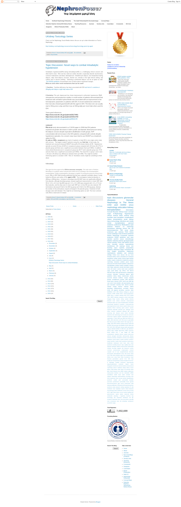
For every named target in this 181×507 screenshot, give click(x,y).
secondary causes (128, 288)
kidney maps (110, 369)
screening (109, 313)
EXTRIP (109, 325)
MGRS (108, 295)
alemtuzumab (126, 336)
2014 (49, 281)
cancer (122, 239)
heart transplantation (123, 302)
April (50, 268)
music (119, 374)
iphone (115, 367)
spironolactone (110, 394)
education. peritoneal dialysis (121, 274)
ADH (112, 320)
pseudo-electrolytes (125, 267)
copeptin (109, 351)
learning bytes (129, 369)
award (108, 341)
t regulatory (122, 395)
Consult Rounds (112, 212)
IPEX (113, 327)
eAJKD (111, 150)
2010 (49, 291)
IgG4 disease (121, 327)
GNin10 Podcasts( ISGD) (61, 27)
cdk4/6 (118, 346)
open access (119, 378)
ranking (122, 387)
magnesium (130, 251)
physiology (110, 288)
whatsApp (124, 401)
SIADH (131, 295)
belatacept (116, 343)
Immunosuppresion (112, 230)
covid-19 (120, 233)
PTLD (128, 295)
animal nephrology (128, 297)
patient (131, 286)
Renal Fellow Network (115, 166)
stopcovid (126, 394)
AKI (132, 228)
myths (123, 374)
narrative (128, 374)
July (50, 255)
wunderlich (109, 402)
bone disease (121, 254)
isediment (120, 367)
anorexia (124, 337)
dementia (131, 351)
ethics (114, 355)
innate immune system (121, 306)
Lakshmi (109, 328)
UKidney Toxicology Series (59, 36)
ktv (125, 369)
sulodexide (109, 395)
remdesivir (109, 388)
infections (123, 221)
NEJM (119, 263)
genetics (114, 242)
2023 (49, 224)
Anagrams (49, 27)
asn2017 (131, 339)
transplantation (120, 223)
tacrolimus (121, 290)
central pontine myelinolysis (126, 346)
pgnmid (131, 381)
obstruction (113, 378)
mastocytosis (110, 372)
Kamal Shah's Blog (115, 160)
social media (129, 230)
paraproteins (129, 248)
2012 (49, 286)
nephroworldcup (121, 376)
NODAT (117, 295)
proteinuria (110, 232)
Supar (113, 272)
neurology (128, 376)
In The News (126, 202)
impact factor (129, 364)
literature (115, 371)
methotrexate (125, 276)
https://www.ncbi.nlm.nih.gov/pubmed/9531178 (61, 119)
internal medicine (122, 365)
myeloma (130, 235)
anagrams (121, 297)
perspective (121, 251)
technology (110, 397)
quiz (116, 232)
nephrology (114, 376)
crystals (126, 299)
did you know (129, 254)
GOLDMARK (122, 325)
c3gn (122, 344)
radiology (128, 309)
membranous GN (112, 246)
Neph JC (126, 474)
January (51, 275)
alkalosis (116, 297)
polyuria (109, 385)
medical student (119, 265)
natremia (120, 232)
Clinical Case (123, 212)
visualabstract (115, 279)
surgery (126, 277)
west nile (119, 401)
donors (125, 233)
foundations (127, 357)
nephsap (126, 286)
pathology (119, 228)
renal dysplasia (116, 388)
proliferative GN (115, 385)
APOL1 (124, 270)
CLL (132, 321)
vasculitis (131, 399)
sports (117, 394)
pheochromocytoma (112, 383)
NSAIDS (121, 295)
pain (120, 380)
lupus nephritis (119, 248)
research (113, 311)
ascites (122, 339)
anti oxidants (130, 337)
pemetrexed (116, 381)
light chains (110, 371)
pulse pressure (116, 387)
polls (132, 383)
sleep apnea (116, 392)
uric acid (129, 314)
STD (117, 332)
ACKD (129, 318)
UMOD (112, 297)
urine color (120, 399)
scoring (131, 390)
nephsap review (125, 246)
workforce (109, 292)
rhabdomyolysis (118, 288)
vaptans (115, 316)
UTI (129, 332)
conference (117, 225)
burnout (119, 344)
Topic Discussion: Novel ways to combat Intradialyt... (63, 262)
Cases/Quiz (110, 24)
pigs (119, 383)
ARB (117, 292)
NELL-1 (113, 295)
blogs (113, 299)
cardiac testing (117, 258)
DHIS (115, 323)
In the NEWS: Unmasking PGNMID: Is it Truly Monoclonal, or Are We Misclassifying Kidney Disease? (124, 120)
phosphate (123, 256)
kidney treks (117, 369)
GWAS (130, 325)
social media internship (127, 313)
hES (129, 358)
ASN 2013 (116, 320)
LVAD (126, 279)
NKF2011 (109, 272)
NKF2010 (131, 279)
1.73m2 (115, 318)
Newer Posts (49, 206)
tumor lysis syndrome (127, 269)
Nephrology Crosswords (120, 235)
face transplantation (128, 355)
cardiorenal (119, 260)
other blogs (110, 267)
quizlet (131, 267)
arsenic (118, 339)
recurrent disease (112, 277)
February (51, 273)
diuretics (131, 299)
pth (124, 309)
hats (132, 358)
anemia (121, 244)
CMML (108, 323)
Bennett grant (113, 321)
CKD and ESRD (54, 199)
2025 (49, 219)
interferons (115, 365)
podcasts (130, 253)
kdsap (124, 367)
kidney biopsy (117, 276)
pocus (122, 383)
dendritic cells (120, 283)
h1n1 (125, 358)
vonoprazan (113, 401)
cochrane (109, 350)
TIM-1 (108, 297)
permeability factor (124, 381)
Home (47, 21)
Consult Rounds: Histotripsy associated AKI (125, 91)
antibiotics (109, 339)
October (51, 248)
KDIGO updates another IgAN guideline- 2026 (124, 77)
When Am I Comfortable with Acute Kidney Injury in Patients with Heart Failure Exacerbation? (120, 154)
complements (125, 260)
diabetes (109, 241)
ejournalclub (127, 283)
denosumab (110, 353)
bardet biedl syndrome (121, 341)
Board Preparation (127, 471)
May (50, 266)
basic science (124, 215)
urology (109, 255)
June (50, 258)
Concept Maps (105, 21)
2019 (49, 234)
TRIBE (125, 332)
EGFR (130, 323)
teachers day (129, 395)
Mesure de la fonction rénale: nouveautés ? (120, 187)
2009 (49, 293)
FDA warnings (115, 325)
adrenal (109, 336)
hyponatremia (129, 244)
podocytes (116, 267)
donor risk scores (125, 353)
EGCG (126, 323)
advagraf (114, 336)
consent (131, 350)
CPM (112, 323)
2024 (49, 221)
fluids (122, 357)
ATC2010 (115, 263)
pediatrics (110, 249)
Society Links (100, 24)
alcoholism (119, 336)
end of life (109, 355)
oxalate (115, 380)
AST (120, 320)
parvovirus (109, 381)
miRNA (131, 372)
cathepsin (114, 346)
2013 (49, 283)
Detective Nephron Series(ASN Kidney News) (59, 24)
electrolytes (129, 210)
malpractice (130, 371)
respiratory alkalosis (121, 311)
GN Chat (128, 24)
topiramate (114, 399)
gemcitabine (115, 358)
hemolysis (131, 302)
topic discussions (70, 199)
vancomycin (126, 399)
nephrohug (112, 186)
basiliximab (109, 343)
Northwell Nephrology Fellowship (61, 21)
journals (131, 284)
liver (119, 371)
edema (118, 300)
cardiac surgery (111, 260)
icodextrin (121, 364)
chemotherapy (129, 239)
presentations (117, 219)
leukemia (109, 307)
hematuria (109, 256)
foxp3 (132, 357)
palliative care (122, 253)
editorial (129, 263)
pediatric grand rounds (127, 262)
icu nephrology (128, 226)
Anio (125, 320)
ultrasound (110, 263)
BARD (132, 320)
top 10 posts (123, 314)
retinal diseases (129, 388)
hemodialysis (62, 199)
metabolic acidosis (128, 265)
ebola (132, 353)
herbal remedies (124, 360)
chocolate (114, 348)
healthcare (109, 360)
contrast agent (125, 258)
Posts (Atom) (57, 209)
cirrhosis (109, 274)
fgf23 (132, 274)
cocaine (131, 348)
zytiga (114, 402)
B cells (128, 320)
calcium (109, 242)
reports (123, 388)
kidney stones (116, 256)
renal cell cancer (111, 269)
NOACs (109, 330)
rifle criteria (130, 311)
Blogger (98, 502)
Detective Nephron (113, 226)
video (132, 290)
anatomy (114, 337)
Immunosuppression (128, 293)
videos (109, 219)
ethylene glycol (119, 355)
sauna (128, 390)
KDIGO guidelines (120, 237)
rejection (109, 239)
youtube (122, 279)
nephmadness (111, 253)
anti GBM (128, 281)
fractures (109, 358)
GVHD (126, 325)
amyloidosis (110, 258)
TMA (121, 230)
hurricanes (122, 362)
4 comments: (78, 197)
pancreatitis (125, 380)
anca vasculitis (112, 244)
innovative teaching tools (117, 284)
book (121, 343)
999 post (125, 318)
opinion (127, 307)
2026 (49, 217)
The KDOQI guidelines (53, 81)
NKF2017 (131, 328)
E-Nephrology (117, 213)
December (52, 243)
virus (108, 401)
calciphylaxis (130, 272)
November (52, 246)
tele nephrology (116, 314)
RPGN (112, 332)
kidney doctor (130, 367)
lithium (114, 307)
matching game (120, 307)
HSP (111, 327)
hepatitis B (116, 304)
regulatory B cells (129, 387)
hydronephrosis (129, 304)
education (122, 207)
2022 (49, 226)
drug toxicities (54, 54)
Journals (91, 24)
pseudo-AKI (122, 385)
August (51, 253)
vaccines (127, 290)
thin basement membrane (121, 397)
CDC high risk (127, 321)
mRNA (121, 371)
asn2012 (126, 339)
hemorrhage (110, 304)
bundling (114, 344)
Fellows (114, 254)
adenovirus (130, 334)
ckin (123, 348)
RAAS (108, 332)
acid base (130, 237)
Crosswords (119, 24)
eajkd (131, 225)
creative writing (120, 299)
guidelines (109, 276)
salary (115, 390)
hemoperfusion (116, 360)
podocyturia (127, 383)
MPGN (127, 242)
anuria (114, 339)
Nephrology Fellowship (127, 477)
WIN (132, 332)
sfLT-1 (108, 392)
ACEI (114, 292)
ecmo (113, 300)
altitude (131, 336)
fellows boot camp (112, 357)
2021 (49, 229)
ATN (123, 320)
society (125, 392)
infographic (110, 365)
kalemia (121, 241)
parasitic (131, 380)
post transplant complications (123, 217)
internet (127, 284)
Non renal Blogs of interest (128, 455)
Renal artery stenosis (113, 281)
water (108, 270)
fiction (119, 357)
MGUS (131, 270)
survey (119, 269)
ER (132, 323)
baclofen (113, 341)
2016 (49, 241)
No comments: (78, 52)
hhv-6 (129, 360)
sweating (116, 395)
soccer (121, 392)
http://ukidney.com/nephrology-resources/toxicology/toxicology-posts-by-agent (69, 46)
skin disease (116, 313)
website (131, 258)
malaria (125, 371)
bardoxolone (130, 341)
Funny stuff (121, 242)
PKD (125, 295)
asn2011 (116, 239)
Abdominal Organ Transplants (122, 249)
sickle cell (110, 290)
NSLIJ (112, 330)
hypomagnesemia (111, 306)
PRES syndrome (129, 330)
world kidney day (116, 270)
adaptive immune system (121, 334)
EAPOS (123, 323)
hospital (117, 362)
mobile (115, 374)
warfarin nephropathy (123, 316)
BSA (108, 321)
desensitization (117, 353)
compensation (125, 350)
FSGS (126, 232)
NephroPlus (121, 330)
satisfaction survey (121, 390)
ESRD (113, 293)
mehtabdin (126, 372)
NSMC (116, 330)
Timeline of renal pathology (116, 175)
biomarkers (124, 272)
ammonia (109, 337)
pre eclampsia (129, 256)
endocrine (123, 300)
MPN (122, 328)
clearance (126, 348)
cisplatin (119, 348)
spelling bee (130, 392)
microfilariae (110, 374)
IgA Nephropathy (129, 241)
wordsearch (130, 401)
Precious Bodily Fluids (116, 180)
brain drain (127, 343)
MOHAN (114, 328)
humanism (116, 262)
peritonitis (115, 309)
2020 (49, 231)
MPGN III (118, 328)
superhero (109, 314)
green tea (115, 302)
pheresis (120, 309)
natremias (115, 241)
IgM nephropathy (129, 327)
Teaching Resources (80, 24)
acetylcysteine (110, 334)
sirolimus (120, 277)
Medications (126, 225)
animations (119, 337)
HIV (128, 270)
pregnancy (110, 237)
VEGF (120, 281)
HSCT (121, 293)
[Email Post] (84, 52)
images (114, 251)
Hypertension (129, 213)
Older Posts (99, 206)
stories (131, 394)
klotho (122, 369)
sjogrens (116, 290)
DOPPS (118, 323)
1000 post (119, 318)
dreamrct (109, 300)
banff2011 (124, 263)
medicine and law (118, 372)
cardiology (115, 233)
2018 (49, 236)
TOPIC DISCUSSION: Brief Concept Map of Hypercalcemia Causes (125, 104)
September (52, 251)
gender (121, 358)
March (51, 271)
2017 (49, 239)
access (131, 242)
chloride (109, 348)
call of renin (113, 283)
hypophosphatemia (112, 364)
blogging (109, 299)
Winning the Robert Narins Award (117, 181)
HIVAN (117, 293)
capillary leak (127, 344)
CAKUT (122, 321)
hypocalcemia (130, 362)
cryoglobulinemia (124, 351)
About (73, 27)
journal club (126, 228)
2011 (49, 288)
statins (121, 394)
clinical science (112, 215)
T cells (121, 332)
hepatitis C (122, 304)
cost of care (115, 351)
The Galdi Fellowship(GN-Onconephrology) (86, 21)
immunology (115, 221)
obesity (131, 276)
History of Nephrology (116, 174)
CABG (118, 321)
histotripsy (111, 362)
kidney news (130, 306)
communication (116, 350)
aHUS (124, 281)
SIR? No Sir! (112, 161)
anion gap (118, 272)
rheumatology (110, 390)
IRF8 (116, 327)
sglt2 (112, 392)
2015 (49, 279)
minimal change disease (114, 286)
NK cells (126, 328)
